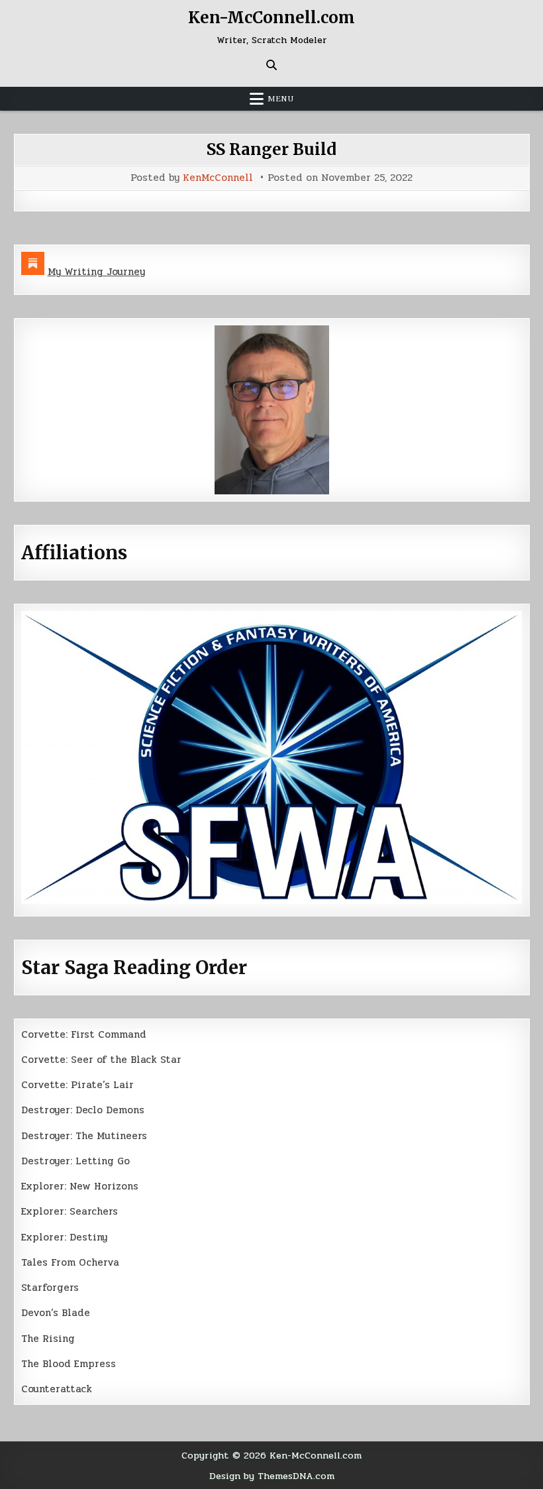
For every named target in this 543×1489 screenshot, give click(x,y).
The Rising (48, 1339)
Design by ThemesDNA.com (271, 1475)
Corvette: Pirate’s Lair (77, 1085)
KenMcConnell (218, 178)
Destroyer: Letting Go (75, 1161)
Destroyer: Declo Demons (82, 1110)
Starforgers (50, 1288)
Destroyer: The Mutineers (84, 1136)
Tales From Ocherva (70, 1262)
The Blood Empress (68, 1364)
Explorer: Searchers (69, 1211)
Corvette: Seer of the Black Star (101, 1060)
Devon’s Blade (55, 1313)
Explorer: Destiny (64, 1237)
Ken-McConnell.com (271, 17)
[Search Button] (271, 65)
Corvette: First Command (83, 1034)
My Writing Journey (96, 272)
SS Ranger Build (271, 149)
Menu (281, 98)
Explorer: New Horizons (79, 1186)
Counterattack (56, 1389)
